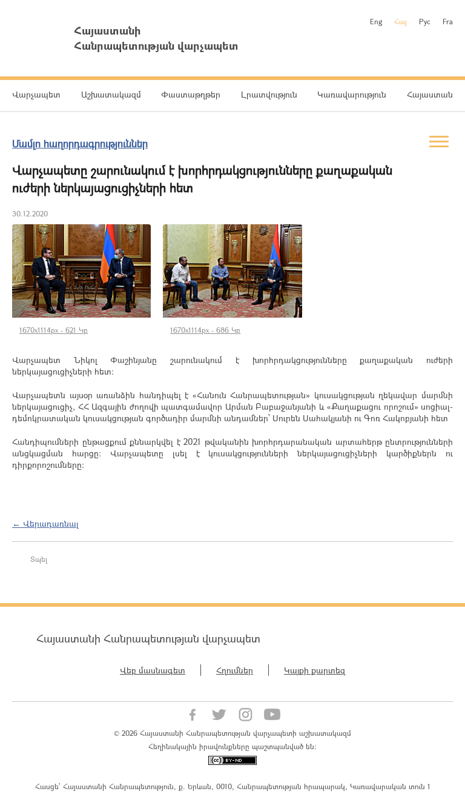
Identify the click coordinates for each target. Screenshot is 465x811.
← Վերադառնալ (45, 523)
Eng (376, 21)
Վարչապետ (36, 94)
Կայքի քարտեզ (314, 670)
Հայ (400, 21)
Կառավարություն (351, 94)
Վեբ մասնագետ (152, 670)
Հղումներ (234, 670)
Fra (448, 21)
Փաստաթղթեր (190, 94)
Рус (424, 21)
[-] (81, 270)
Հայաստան (430, 94)
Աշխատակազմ (111, 94)
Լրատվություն (269, 94)
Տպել (38, 559)
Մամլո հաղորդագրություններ (80, 143)
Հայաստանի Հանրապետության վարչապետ (148, 638)
